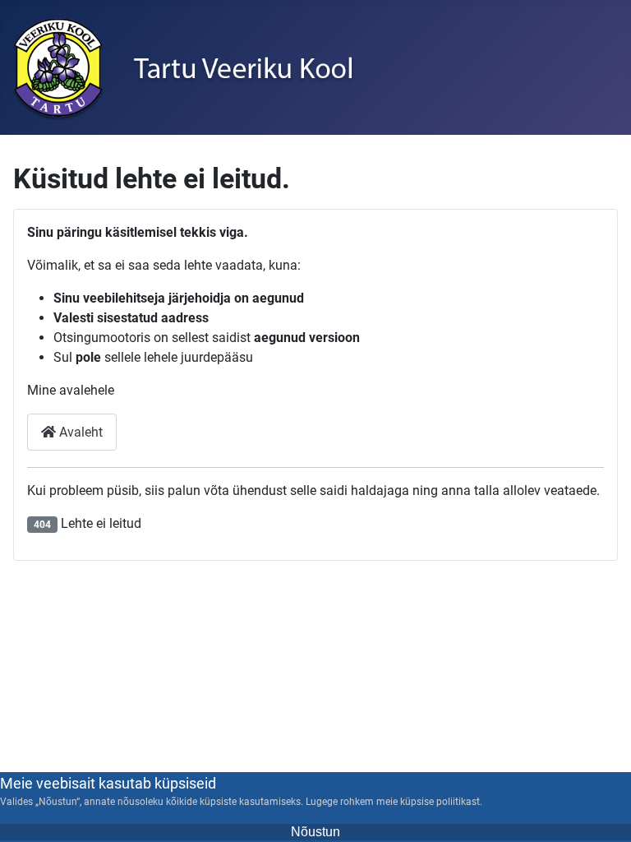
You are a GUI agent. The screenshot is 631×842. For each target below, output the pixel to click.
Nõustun (315, 832)
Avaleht (79, 432)
